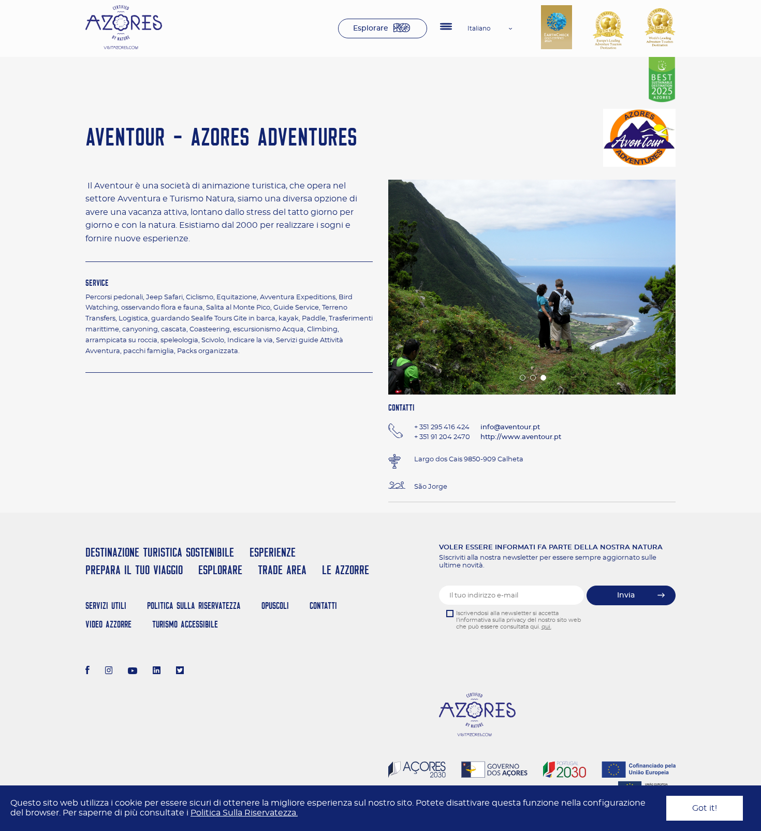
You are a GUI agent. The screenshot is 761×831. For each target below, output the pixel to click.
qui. (546, 627)
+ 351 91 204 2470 (442, 437)
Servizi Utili (105, 605)
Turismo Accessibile (185, 624)
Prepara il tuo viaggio (134, 569)
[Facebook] (87, 671)
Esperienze (273, 552)
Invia (626, 595)
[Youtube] (132, 671)
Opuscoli (275, 605)
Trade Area (282, 569)
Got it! (704, 808)
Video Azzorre (108, 624)
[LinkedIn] (156, 671)
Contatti (323, 605)
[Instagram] (109, 671)
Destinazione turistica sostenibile (159, 552)
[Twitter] (180, 671)
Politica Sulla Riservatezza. (244, 813)
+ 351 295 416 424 (442, 427)
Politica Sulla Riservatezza (194, 605)
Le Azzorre (345, 569)
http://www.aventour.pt (520, 437)
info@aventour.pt (510, 427)
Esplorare (370, 28)
